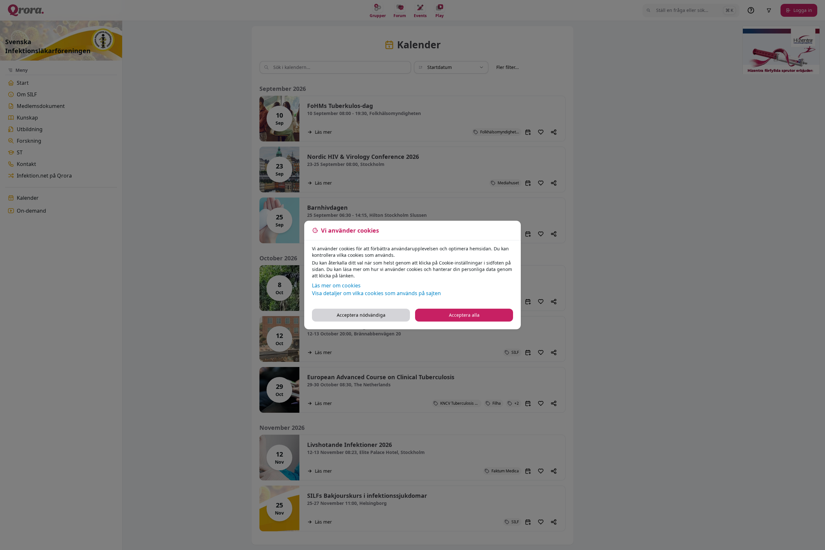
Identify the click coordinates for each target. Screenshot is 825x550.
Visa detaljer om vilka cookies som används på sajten (376, 293)
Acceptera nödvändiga (361, 315)
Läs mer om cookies (336, 285)
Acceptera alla (464, 315)
